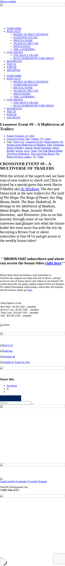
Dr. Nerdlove (29, 189)
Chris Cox (18, 141)
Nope (34, 150)
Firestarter (58, 144)
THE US (11, 64)
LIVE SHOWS (15, 52)
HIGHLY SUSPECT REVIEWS (30, 34)
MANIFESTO (14, 61)
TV (42, 138)
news (27, 150)
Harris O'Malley (15, 147)
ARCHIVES (13, 70)
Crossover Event (15, 138)
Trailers (35, 138)
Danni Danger (51, 141)
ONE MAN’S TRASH (25, 55)
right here (53, 263)
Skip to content (8, 1)
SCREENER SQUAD (25, 37)
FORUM (11, 67)
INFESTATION (21, 46)
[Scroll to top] (1, 558)
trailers (27, 156)
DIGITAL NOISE (23, 40)
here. (30, 290)
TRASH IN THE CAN (25, 43)
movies (19, 150)
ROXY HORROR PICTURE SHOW (33, 58)
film (28, 138)
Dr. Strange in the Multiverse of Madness (35, 143)
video (48, 138)
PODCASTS (14, 31)
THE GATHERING (24, 49)
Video (40, 156)
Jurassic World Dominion (38, 147)
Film (49, 144)
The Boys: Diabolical (18, 153)
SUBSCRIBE (14, 28)
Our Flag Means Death (50, 150)
